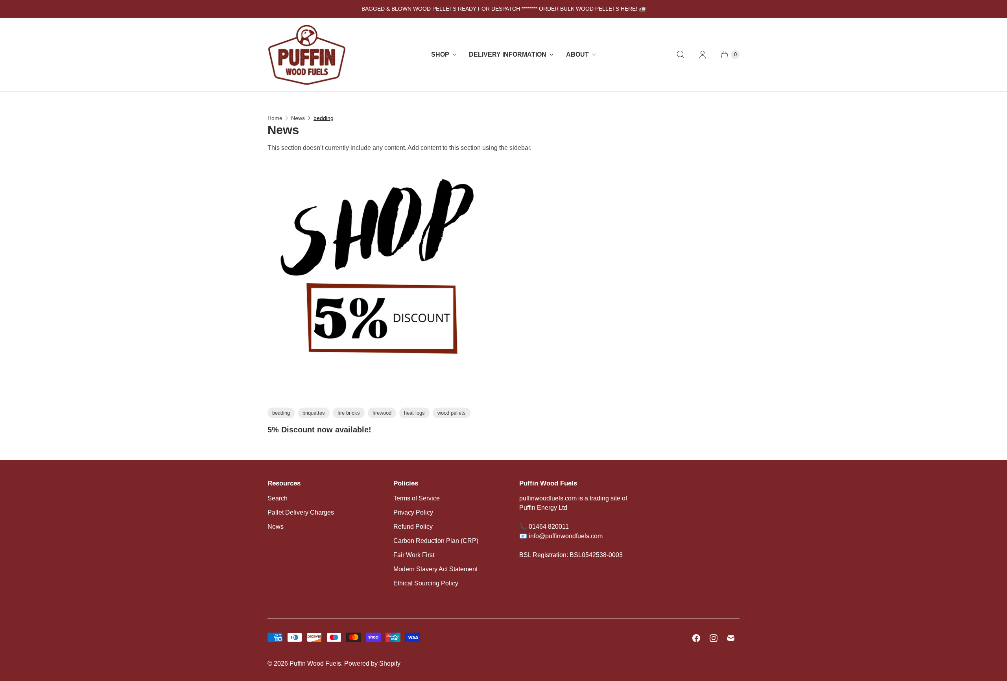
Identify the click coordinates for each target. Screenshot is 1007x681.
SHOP (440, 54)
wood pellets (451, 413)
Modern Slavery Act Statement (435, 569)
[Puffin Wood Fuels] (306, 54)
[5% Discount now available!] (382, 283)
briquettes (313, 413)
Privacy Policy (413, 512)
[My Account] (703, 54)
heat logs (414, 413)
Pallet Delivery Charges (300, 512)
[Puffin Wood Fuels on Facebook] (696, 638)
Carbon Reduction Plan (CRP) (435, 540)
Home (274, 118)
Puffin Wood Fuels (315, 663)
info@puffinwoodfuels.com (566, 536)
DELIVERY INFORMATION (507, 54)
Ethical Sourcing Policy (425, 583)
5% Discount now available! (319, 429)
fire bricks (349, 413)
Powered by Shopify (372, 663)
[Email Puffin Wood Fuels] (731, 638)
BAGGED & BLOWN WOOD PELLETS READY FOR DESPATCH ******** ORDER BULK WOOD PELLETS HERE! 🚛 (503, 9)
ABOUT (577, 54)
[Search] (680, 54)
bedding (324, 118)
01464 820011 (549, 526)
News (298, 118)
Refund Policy (413, 526)
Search (277, 498)
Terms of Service (416, 498)
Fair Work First (413, 555)
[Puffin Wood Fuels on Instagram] (713, 638)
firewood (382, 413)
